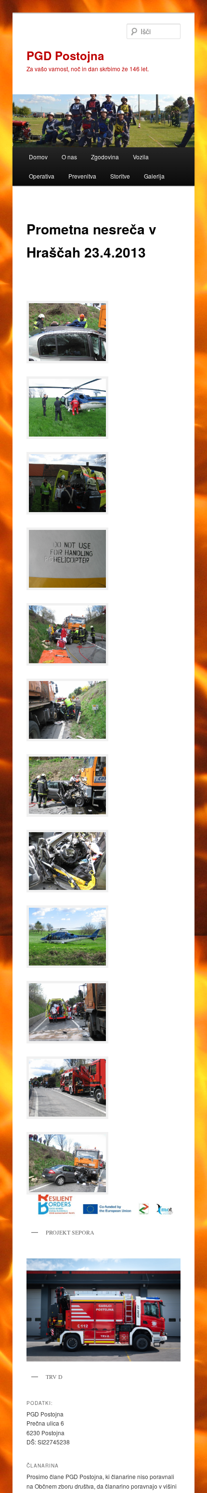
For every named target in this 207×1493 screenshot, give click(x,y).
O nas (69, 157)
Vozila (141, 157)
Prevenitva (82, 176)
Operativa (41, 176)
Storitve (120, 176)
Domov (38, 157)
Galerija (154, 176)
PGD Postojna (65, 55)
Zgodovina (105, 157)
